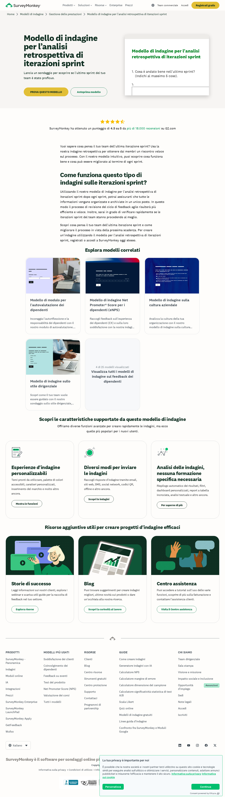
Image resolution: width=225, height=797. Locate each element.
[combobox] (18, 745)
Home (10, 14)
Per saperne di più (172, 505)
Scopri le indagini (98, 499)
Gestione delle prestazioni (65, 14)
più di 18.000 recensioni (143, 128)
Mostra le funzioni (27, 503)
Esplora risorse (25, 609)
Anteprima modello (89, 92)
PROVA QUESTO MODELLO (46, 92)
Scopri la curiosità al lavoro (105, 609)
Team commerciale (167, 5)
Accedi (184, 5)
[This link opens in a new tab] (179, 745)
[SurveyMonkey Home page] (23, 6)
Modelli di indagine (31, 14)
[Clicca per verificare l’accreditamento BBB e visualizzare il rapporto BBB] (70, 784)
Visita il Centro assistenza (176, 609)
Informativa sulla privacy (186, 773)
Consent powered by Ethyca (203, 793)
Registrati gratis (205, 5)
